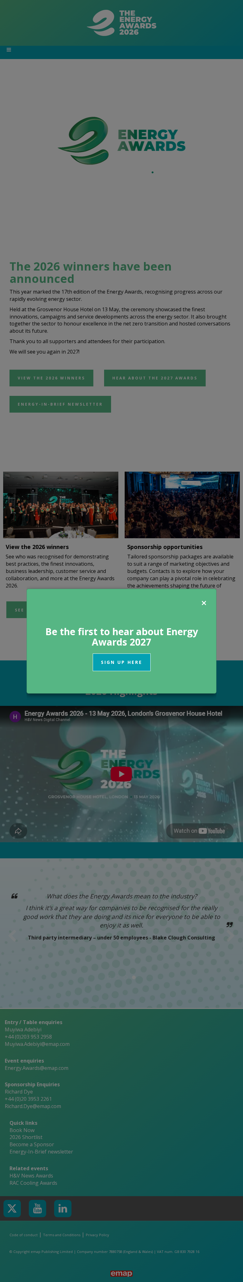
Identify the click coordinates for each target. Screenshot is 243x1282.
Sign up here (121, 662)
